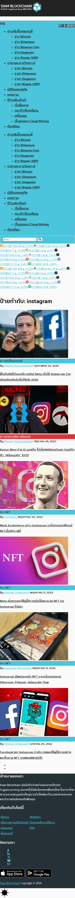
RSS (32, 828)
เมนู (2, 23)
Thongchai (10, 517)
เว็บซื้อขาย (22, 105)
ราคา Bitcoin (23, 68)
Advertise (7, 828)
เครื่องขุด (21, 116)
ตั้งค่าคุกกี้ (7, 833)
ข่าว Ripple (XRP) (26, 57)
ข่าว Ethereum (25, 42)
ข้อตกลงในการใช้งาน (42, 822)
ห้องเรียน (13, 126)
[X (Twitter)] (8, 857)
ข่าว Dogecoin (24, 52)
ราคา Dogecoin (25, 79)
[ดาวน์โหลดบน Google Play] (39, 873)
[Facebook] (8, 850)
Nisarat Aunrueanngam (18, 365)
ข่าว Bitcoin (23, 36)
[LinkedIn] (8, 854)
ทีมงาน (5, 817)
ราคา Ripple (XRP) (27, 84)
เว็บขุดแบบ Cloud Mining (32, 121)
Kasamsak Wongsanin (18, 668)
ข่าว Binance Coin (27, 47)
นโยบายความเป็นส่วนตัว (15, 822)
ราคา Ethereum (25, 73)
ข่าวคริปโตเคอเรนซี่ (20, 31)
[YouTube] (9, 860)
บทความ (13, 94)
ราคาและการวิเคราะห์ (21, 63)
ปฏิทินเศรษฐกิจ (17, 89)
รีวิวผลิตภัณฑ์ (16, 100)
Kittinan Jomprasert (16, 592)
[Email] (8, 863)
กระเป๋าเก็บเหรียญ (26, 110)
